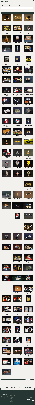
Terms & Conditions (21, 403)
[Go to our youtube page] (5, 400)
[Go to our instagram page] (6, 400)
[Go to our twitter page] (3, 400)
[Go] (33, 8)
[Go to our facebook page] (2, 400)
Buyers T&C (11, 400)
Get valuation (28, 387)
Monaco (19, 398)
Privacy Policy (24, 403)
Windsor (19, 399)
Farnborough (20, 397)
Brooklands (19, 396)
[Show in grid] (33, 12)
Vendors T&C (11, 401)
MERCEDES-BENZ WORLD (21, 400)
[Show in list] (31, 12)
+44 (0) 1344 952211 (12, 399)
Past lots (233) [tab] (3, 10)
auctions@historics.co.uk (12, 397)
